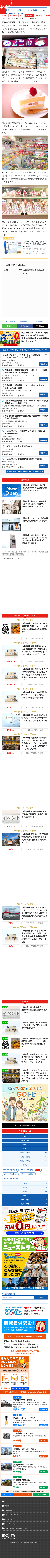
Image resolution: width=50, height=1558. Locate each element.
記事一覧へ (25, 322)
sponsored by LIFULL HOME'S (37, 1392)
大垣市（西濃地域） (10, 1174)
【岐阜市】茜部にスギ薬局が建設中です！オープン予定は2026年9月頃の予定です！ (35, 695)
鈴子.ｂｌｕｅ (16, 558)
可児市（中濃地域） (27, 1174)
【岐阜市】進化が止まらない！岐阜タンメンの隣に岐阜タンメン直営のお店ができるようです (35, 717)
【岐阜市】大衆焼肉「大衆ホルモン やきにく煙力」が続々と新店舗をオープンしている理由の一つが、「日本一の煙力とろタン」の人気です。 (35, 743)
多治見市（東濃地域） (11, 1178)
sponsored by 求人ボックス (38, 350)
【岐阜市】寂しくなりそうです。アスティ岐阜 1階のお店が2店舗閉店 (34, 244)
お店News (39, 15)
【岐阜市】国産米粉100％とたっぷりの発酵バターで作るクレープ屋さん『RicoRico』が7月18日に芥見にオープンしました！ (35, 651)
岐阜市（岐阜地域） (30, 1170)
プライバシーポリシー (11, 1524)
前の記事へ (10, 322)
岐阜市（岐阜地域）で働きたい (16, 350)
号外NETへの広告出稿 (11, 1515)
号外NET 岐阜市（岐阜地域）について (16, 1528)
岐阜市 (12, 555)
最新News (13, 15)
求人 (21, 15)
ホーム (6, 1501)
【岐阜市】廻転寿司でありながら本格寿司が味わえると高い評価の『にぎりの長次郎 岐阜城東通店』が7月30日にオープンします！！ (35, 674)
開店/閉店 (29, 15)
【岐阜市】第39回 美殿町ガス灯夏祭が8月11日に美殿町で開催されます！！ (34, 814)
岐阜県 (34, 18)
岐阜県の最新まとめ (10, 1170)
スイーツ (5, 555)
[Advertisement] (25, 587)
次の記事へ (39, 322)
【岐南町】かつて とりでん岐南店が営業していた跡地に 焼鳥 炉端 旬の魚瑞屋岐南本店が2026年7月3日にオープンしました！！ (34, 936)
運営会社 (7, 1506)
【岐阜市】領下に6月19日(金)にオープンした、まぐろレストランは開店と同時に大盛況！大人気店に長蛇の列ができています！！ (35, 913)
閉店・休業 (19, 555)
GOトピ (4, 15)
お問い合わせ (8, 1519)
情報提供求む (8, 1510)
